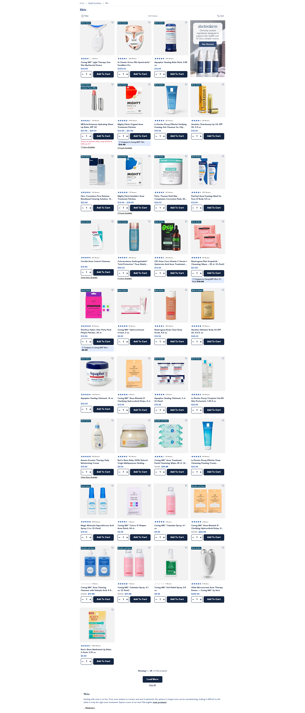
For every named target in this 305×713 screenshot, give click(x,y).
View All (152, 685)
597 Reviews (96, 258)
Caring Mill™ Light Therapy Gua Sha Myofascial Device (95, 63)
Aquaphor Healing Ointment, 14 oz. (97, 398)
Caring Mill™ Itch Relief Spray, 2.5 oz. (170, 588)
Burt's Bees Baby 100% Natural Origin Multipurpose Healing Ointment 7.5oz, (133, 462)
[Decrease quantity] (82, 74)
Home (82, 3)
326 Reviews (169, 120)
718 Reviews (95, 120)
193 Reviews (206, 456)
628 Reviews (169, 326)
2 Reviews (132, 394)
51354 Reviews (96, 646)
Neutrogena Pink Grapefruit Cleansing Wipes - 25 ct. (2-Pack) (207, 262)
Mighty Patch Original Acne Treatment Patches (130, 125)
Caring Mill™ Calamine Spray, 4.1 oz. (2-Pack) (133, 588)
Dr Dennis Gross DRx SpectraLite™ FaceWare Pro (134, 63)
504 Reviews (206, 394)
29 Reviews (132, 326)
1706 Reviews (169, 58)
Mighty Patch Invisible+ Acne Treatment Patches (131, 197)
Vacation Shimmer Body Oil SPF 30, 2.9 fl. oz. (206, 331)
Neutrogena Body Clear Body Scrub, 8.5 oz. (168, 331)
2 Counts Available (125, 148)
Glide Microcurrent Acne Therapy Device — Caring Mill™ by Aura (207, 588)
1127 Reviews (132, 456)
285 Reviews (169, 258)
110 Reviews (169, 456)
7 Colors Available (88, 147)
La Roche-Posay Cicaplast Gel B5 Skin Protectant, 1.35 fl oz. (207, 399)
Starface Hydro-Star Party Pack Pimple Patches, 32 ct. (96, 331)
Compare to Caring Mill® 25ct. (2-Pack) (206, 280)
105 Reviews (206, 258)
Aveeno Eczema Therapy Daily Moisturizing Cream (95, 461)
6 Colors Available (125, 279)
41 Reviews (168, 394)
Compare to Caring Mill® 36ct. (95, 349)
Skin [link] (106, 3)
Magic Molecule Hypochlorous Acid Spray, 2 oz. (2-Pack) (97, 526)
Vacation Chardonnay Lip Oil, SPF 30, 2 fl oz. (207, 125)
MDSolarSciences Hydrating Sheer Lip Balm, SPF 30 (97, 125)
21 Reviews (205, 584)
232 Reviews (206, 120)
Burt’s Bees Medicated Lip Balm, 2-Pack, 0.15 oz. (96, 650)
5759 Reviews (133, 120)
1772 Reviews (133, 192)
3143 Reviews (96, 456)
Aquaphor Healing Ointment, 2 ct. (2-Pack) (170, 399)
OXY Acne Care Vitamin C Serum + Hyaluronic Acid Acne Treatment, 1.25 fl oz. (170, 263)
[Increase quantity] (90, 74)
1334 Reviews (133, 58)
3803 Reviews (96, 522)
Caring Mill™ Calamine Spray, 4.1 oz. (169, 526)
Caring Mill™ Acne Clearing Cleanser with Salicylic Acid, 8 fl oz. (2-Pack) (96, 589)
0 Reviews (95, 584)
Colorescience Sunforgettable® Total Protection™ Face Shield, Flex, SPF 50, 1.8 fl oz (132, 263)
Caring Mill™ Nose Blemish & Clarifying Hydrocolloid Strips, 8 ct (134, 399)
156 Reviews (169, 192)
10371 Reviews (206, 192)
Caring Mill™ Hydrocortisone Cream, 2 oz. (131, 331)
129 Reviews (95, 326)
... (89, 708)
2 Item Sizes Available (89, 278)
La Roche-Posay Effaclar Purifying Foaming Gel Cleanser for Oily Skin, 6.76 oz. (170, 126)
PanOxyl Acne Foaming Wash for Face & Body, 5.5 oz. (206, 197)
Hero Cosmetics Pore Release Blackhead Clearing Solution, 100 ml (96, 197)
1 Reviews (132, 584)
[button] (97, 37)
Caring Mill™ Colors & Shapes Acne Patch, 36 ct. (132, 526)
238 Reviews (132, 258)
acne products (159, 702)
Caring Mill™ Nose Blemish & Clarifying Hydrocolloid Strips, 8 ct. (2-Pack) (206, 527)
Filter (86, 16)
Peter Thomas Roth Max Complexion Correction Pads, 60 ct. (169, 197)
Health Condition (94, 3)
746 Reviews (96, 192)
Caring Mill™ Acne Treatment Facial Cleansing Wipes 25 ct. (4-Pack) (170, 462)
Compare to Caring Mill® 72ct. (132, 143)
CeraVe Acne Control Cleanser (95, 261)
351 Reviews (206, 326)
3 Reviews (95, 58)
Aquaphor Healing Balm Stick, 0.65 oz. (170, 63)
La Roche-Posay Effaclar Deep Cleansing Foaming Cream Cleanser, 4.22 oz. (205, 462)
